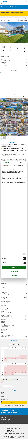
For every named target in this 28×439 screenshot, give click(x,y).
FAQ (19, 428)
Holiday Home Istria (5, 420)
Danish (3, 144)
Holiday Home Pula (5, 422)
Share (26, 18)
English (15, 144)
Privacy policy (10, 428)
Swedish (4, 146)
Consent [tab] (7, 162)
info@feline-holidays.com (19, 436)
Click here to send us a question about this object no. (12, 413)
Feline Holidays (14, 1)
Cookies (15, 428)
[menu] (26, 1)
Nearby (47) (3, 14)
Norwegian (22, 144)
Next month (20, 344)
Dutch (9, 146)
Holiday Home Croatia (5, 419)
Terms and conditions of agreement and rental (14, 405)
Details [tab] (20, 162)
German (9, 144)
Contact (9, 431)
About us (13, 431)
